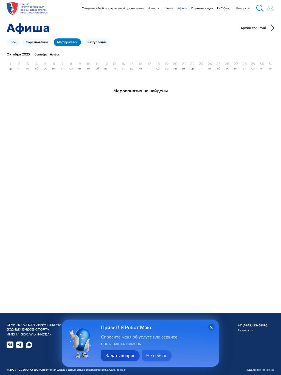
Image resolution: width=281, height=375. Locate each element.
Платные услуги (202, 8)
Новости (153, 8)
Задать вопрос (120, 355)
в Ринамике (266, 369)
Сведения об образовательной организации (113, 8)
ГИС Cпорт (224, 8)
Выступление (96, 42)
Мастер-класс (67, 42)
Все (13, 42)
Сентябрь (41, 54)
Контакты (243, 8)
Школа (168, 8)
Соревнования (37, 42)
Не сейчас (156, 355)
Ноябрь (55, 54)
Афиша (182, 8)
